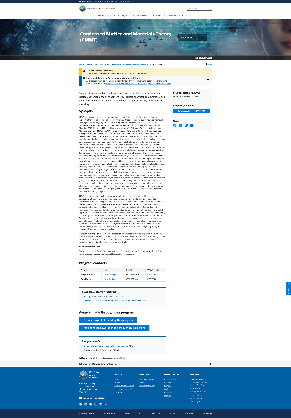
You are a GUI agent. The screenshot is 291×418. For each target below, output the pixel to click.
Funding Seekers (170, 379)
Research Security (196, 395)
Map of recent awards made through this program (114, 328)
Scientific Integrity (196, 398)
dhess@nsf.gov (109, 279)
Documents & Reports (197, 379)
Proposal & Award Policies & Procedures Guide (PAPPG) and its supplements (139, 83)
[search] (210, 8)
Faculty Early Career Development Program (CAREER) (106, 296)
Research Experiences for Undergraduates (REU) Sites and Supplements (115, 300)
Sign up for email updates (94, 398)
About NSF (118, 379)
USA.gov (172, 414)
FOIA (140, 414)
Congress (167, 386)
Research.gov (194, 401)
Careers (117, 382)
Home (81, 64)
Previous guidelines (191, 111)
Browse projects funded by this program (108, 320)
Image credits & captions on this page (100, 364)
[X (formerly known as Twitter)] (86, 404)
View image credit (205, 58)
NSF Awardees (169, 382)
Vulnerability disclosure (86, 414)
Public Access (194, 388)
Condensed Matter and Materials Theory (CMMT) (132, 64)
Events (141, 382)
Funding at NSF (92, 64)
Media (166, 389)
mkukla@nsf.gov (110, 274)
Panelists (167, 396)
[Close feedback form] (288, 284)
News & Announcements (148, 379)
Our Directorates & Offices (124, 386)
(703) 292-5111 (85, 392)
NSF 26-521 (124, 73)
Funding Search (105, 64)
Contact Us (118, 392)
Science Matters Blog (147, 386)
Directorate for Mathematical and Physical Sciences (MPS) (108, 346)
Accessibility (189, 414)
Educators (168, 392)
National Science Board (123, 389)
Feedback (289, 291)
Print (210, 64)
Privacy (127, 414)
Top (286, 349)
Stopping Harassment (197, 391)
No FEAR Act (156, 414)
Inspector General (109, 414)
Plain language (207, 414)
